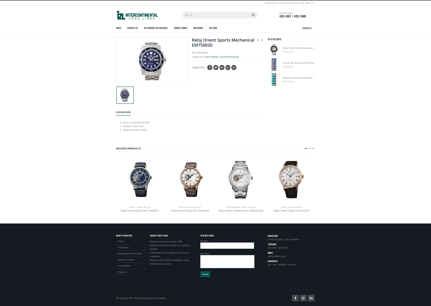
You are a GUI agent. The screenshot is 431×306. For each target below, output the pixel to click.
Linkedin (311, 298)
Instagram (303, 298)
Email (233, 67)
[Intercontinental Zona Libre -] (137, 15)
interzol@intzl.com (277, 256)
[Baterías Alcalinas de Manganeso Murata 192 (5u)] (274, 79)
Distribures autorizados (156, 28)
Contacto (306, 28)
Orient (207, 56)
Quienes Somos (180, 28)
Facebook (209, 67)
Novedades (198, 28)
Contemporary (233, 207)
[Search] (253, 15)
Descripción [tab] (123, 112)
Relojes (215, 56)
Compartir (198, 67)
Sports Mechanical (229, 56)
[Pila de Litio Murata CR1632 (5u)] (274, 64)
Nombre (204, 240)
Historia (213, 28)
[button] (306, 148)
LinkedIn (221, 67)
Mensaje (204, 253)
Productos (132, 28)
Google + (227, 67)
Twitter (215, 67)
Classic (132, 207)
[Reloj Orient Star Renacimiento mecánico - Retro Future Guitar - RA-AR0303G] (274, 49)
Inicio (118, 28)
